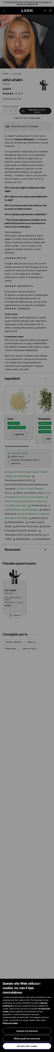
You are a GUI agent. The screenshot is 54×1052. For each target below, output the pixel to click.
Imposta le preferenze (27, 1031)
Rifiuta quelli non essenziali (27, 1038)
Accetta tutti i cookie (27, 1046)
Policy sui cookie (10, 1023)
